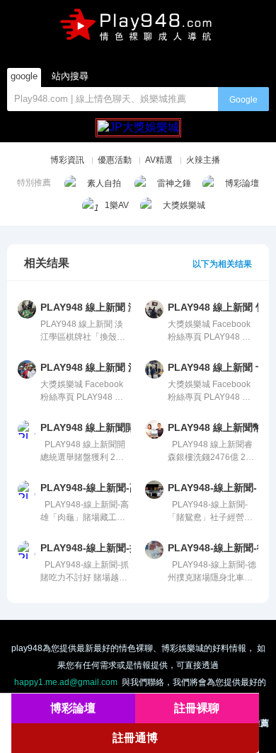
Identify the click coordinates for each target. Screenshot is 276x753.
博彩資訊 (67, 160)
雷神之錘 (174, 183)
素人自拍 (104, 183)
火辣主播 (203, 160)
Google (243, 100)
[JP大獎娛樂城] (138, 121)
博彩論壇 (242, 183)
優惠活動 (115, 160)
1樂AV (117, 205)
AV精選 (159, 160)
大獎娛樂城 (184, 205)
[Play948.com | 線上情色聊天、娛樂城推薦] (138, 29)
